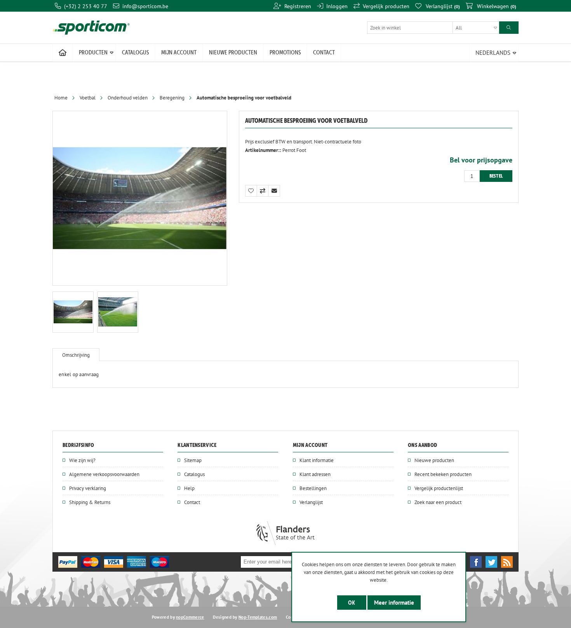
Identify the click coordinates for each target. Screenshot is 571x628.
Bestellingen (313, 488)
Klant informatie (316, 460)
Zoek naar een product (437, 502)
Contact (192, 502)
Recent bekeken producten (443, 474)
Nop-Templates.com (257, 617)
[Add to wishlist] (251, 191)
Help (189, 488)
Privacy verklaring (87, 488)
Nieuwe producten (434, 460)
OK (351, 602)
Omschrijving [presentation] (76, 355)
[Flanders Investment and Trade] (285, 543)
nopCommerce (190, 617)
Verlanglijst (311, 502)
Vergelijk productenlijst (438, 488)
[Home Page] (62, 53)
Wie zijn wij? (82, 460)
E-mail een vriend (274, 191)
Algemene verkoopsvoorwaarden (104, 474)
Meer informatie (394, 602)
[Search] (509, 27)
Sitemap (193, 460)
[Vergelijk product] (262, 191)
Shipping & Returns (89, 502)
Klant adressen (315, 474)
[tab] (75, 354)
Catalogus (194, 474)
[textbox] (433, 27)
